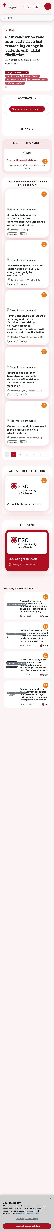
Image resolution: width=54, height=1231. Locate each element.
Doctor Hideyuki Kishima (21, 160)
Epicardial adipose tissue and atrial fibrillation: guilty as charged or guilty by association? (25, 270)
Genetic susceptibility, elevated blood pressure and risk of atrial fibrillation (26, 429)
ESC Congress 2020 (22, 559)
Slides (22, 234)
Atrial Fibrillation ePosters (23, 504)
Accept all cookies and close (28, 1226)
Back (12, 29)
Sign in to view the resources (27, 109)
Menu (11, 17)
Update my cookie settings (27, 1219)
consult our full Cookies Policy (28, 1213)
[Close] (51, 1199)
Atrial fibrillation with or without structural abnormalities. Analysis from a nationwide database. (26, 220)
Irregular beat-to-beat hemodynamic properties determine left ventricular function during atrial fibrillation (23, 379)
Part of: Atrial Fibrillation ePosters (22, 76)
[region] (27, 1213)
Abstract (13, 234)
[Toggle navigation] (47, 6)
